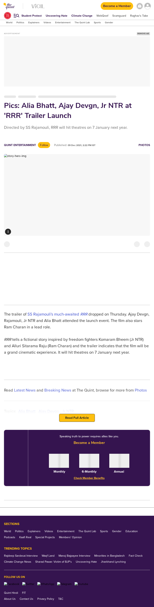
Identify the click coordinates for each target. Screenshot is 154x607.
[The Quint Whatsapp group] (45, 584)
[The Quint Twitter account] (28, 584)
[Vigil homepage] (38, 8)
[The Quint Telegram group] (64, 584)
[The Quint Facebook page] (11, 584)
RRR (83, 314)
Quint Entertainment (20, 145)
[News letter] (139, 6)
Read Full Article (77, 418)
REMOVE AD (143, 33)
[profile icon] (147, 6)
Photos (144, 145)
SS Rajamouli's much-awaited (53, 314)
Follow (44, 145)
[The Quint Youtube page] (81, 584)
